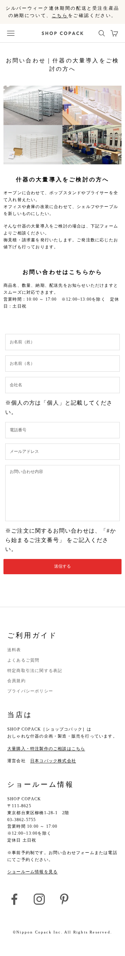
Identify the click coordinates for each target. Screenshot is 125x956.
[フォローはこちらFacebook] (14, 899)
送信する (62, 566)
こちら (60, 15)
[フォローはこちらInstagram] (39, 899)
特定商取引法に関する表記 (34, 670)
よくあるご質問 (23, 660)
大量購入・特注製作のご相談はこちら (46, 748)
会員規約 (16, 680)
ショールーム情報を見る (32, 871)
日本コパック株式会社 (53, 760)
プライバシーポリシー (30, 691)
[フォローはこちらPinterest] (64, 899)
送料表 (14, 649)
